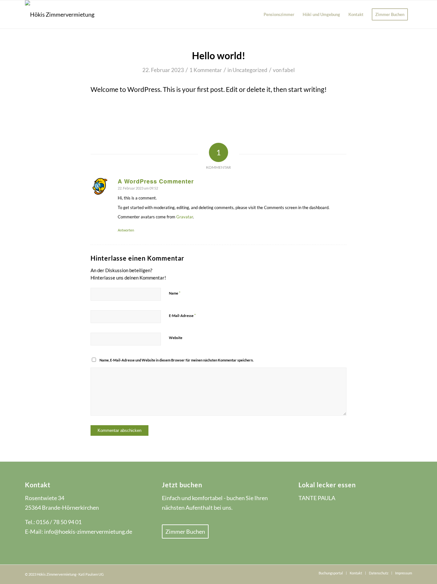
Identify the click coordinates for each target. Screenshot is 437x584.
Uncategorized (250, 70)
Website (175, 338)
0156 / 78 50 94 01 (59, 521)
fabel (288, 70)
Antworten (126, 230)
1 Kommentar (205, 70)
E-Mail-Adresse (182, 315)
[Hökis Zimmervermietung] (59, 14)
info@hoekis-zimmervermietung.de (88, 531)
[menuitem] (278, 14)
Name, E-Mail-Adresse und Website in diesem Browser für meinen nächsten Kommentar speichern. (176, 360)
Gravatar (184, 216)
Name (174, 293)
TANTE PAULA (316, 497)
